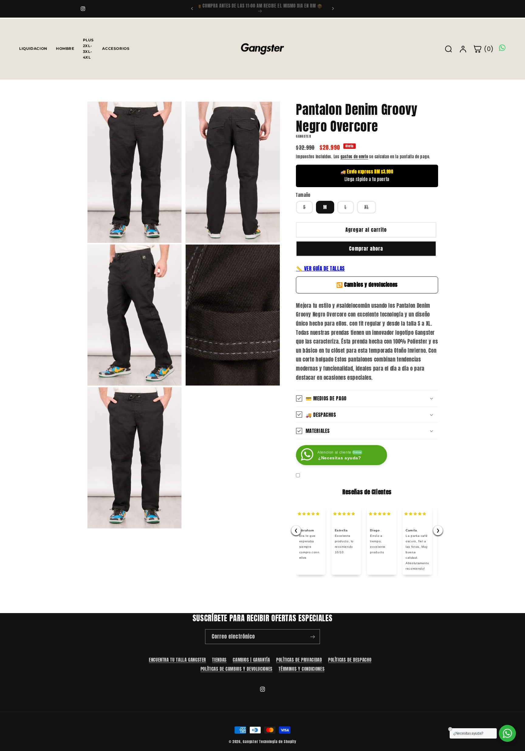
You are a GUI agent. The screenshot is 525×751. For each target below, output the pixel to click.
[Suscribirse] (313, 636)
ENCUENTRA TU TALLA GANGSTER (177, 660)
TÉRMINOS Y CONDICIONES (301, 668)
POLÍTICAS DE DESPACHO (349, 660)
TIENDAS (219, 660)
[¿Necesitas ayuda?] (507, 733)
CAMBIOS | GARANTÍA (251, 660)
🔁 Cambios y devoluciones (367, 284)
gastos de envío (354, 156)
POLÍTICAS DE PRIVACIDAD (299, 660)
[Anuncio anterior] (192, 8)
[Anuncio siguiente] (333, 8)
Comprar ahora (366, 248)
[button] (367, 398)
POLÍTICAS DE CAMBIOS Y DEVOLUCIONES (237, 668)
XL (370, 208)
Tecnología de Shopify (277, 741)
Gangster (250, 741)
